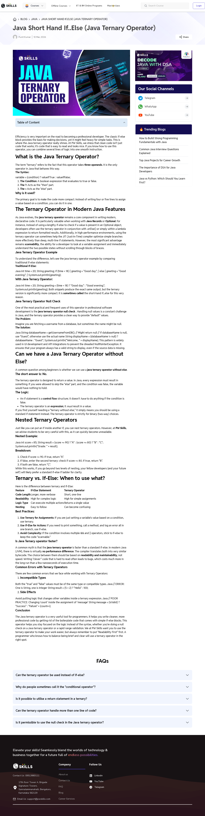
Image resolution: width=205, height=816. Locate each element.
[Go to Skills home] (8, 6)
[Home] (24, 766)
